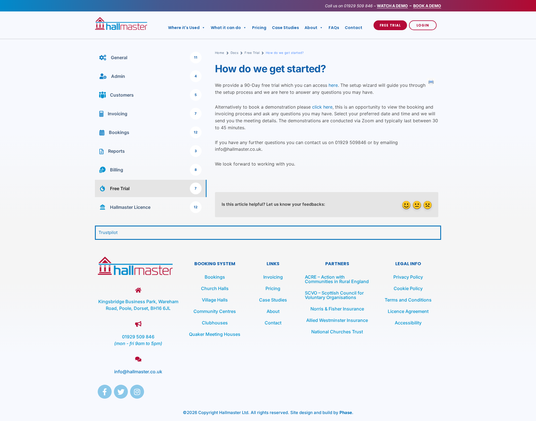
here (333, 85)
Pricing (259, 27)
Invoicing (273, 277)
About (311, 27)
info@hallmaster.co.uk (138, 371)
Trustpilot (108, 232)
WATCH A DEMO (392, 5)
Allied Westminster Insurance (337, 320)
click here (322, 107)
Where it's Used (184, 27)
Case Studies (285, 27)
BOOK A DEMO (427, 5)
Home (219, 53)
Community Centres (214, 311)
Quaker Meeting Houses (214, 334)
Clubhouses (215, 323)
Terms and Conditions (408, 300)
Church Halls (215, 288)
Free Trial (252, 53)
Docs (235, 53)
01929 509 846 (358, 5)
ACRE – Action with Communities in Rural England (337, 279)
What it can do (226, 27)
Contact (353, 27)
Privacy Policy (408, 277)
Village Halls (215, 300)
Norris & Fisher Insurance (337, 309)
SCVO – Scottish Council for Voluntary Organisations (334, 295)
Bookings (215, 277)
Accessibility (408, 323)
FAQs (334, 27)
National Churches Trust (337, 331)
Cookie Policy (408, 288)
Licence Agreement (408, 311)
